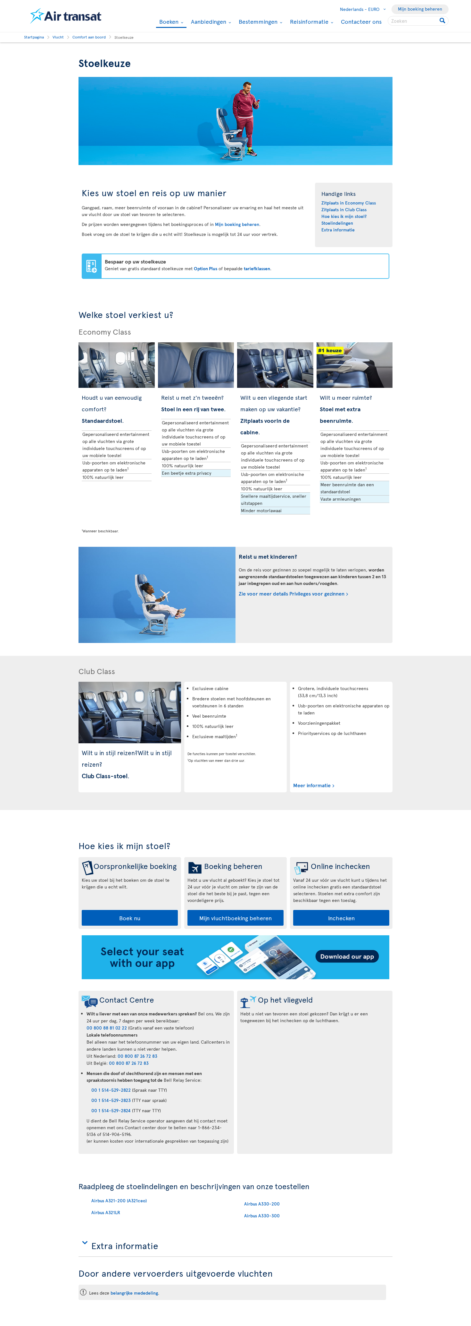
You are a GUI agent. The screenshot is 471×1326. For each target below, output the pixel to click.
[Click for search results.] (443, 21)
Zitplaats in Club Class (344, 209)
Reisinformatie (308, 21)
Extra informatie (338, 230)
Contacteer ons (361, 21)
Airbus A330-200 (262, 1204)
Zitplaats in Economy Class (348, 203)
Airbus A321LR (105, 1212)
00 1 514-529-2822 (111, 1090)
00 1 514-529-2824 (111, 1110)
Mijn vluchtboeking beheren (235, 918)
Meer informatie (312, 784)
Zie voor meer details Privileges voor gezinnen (291, 593)
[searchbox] (418, 21)
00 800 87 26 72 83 (137, 1056)
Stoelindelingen (337, 223)
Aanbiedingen (208, 21)
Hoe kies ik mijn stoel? (344, 216)
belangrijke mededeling (134, 1293)
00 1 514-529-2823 (111, 1100)
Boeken (168, 22)
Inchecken (341, 918)
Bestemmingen (257, 21)
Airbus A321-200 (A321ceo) (119, 1200)
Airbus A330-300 (262, 1216)
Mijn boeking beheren (420, 9)
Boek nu (129, 918)
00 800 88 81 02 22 (107, 1028)
